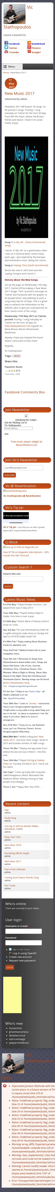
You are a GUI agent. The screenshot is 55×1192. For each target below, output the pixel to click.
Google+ (36, 52)
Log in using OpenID (24, 953)
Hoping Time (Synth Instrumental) (31, 265)
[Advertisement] (12, 995)
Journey (32, 703)
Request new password (22, 960)
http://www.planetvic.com (18, 325)
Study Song (10, 817)
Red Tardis (9, 885)
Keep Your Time (12, 837)
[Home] (13, 1063)
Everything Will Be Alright (16, 853)
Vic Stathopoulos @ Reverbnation (22, 495)
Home (6, 72)
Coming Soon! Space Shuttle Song (21, 877)
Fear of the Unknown (15, 869)
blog (17, 356)
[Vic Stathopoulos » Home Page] (15, 23)
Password (11, 937)
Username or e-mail (17, 926)
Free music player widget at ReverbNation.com (26, 443)
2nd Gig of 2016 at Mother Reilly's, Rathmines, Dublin (21, 827)
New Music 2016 (12, 845)
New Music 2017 (12, 861)
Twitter (12, 48)
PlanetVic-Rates (13, 366)
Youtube (13, 52)
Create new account (20, 957)
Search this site (12, 573)
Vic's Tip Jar (9, 527)
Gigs (6, 809)
